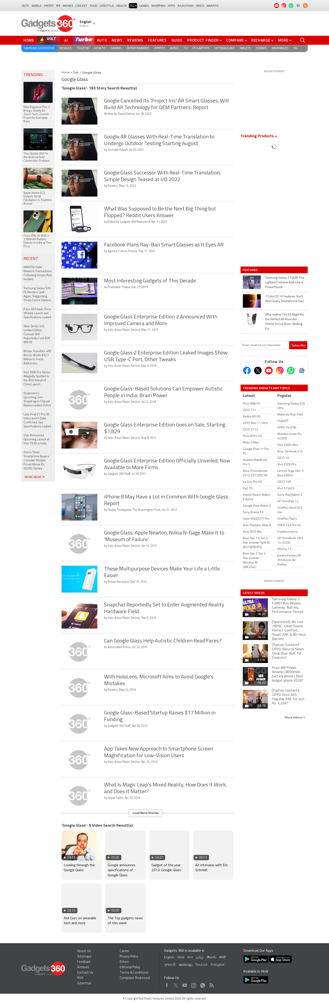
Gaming (116, 48)
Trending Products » (259, 136)
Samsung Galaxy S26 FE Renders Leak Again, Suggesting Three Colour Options (37, 294)
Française (217, 965)
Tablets (245, 48)
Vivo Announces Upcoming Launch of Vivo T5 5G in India (36, 439)
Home (29, 40)
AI (66, 40)
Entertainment (138, 48)
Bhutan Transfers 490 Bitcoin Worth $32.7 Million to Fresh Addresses (37, 357)
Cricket (81, 5)
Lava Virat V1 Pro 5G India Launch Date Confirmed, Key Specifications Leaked (37, 420)
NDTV (25, 5)
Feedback (84, 962)
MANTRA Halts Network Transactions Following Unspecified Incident (38, 273)
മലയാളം (185, 965)
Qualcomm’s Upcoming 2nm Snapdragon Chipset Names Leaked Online (37, 399)
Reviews (135, 40)
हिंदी (58, 5)
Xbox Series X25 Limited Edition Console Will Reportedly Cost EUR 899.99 (37, 334)
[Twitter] (258, 370)
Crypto (159, 48)
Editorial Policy (130, 967)
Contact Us (85, 972)
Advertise (84, 983)
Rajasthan (185, 5)
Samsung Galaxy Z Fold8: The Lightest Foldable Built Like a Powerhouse (284, 282)
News (117, 40)
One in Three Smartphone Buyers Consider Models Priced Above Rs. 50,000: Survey (36, 460)
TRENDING (33, 75)
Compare (235, 40)
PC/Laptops (200, 48)
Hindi (180, 957)
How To (100, 48)
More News (33, 477)
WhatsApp (202, 984)
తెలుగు (211, 957)
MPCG (200, 5)
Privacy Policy (129, 956)
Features (157, 40)
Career (124, 951)
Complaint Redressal (135, 978)
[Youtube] (269, 370)
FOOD (93, 5)
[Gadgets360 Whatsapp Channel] (291, 370)
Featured (250, 270)
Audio (174, 48)
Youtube (185, 984)
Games (144, 5)
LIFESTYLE (107, 5)
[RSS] (305, 5)
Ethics (124, 962)
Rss (211, 984)
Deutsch (202, 965)
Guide (177, 40)
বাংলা (190, 957)
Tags (76, 72)
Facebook (167, 984)
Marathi (212, 5)
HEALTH (121, 5)
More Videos (294, 717)
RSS (80, 978)
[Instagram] (280, 370)
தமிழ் (199, 957)
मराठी (222, 957)
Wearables (280, 48)
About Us (84, 951)
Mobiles (66, 48)
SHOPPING (158, 5)
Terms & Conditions (134, 972)
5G (295, 48)
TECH (133, 5)
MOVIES (68, 5)
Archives (83, 967)
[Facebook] (247, 370)
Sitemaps (84, 956)
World (37, 5)
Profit (49, 5)
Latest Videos (254, 593)
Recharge (260, 40)
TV (185, 48)
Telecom (83, 48)
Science (261, 48)
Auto (102, 40)
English (169, 957)
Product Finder (203, 40)
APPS (171, 5)
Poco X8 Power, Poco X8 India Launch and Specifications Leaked (37, 313)
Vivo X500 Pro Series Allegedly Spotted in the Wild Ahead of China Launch (37, 378)
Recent (31, 259)
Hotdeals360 (224, 48)
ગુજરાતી (169, 965)
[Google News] (302, 370)
